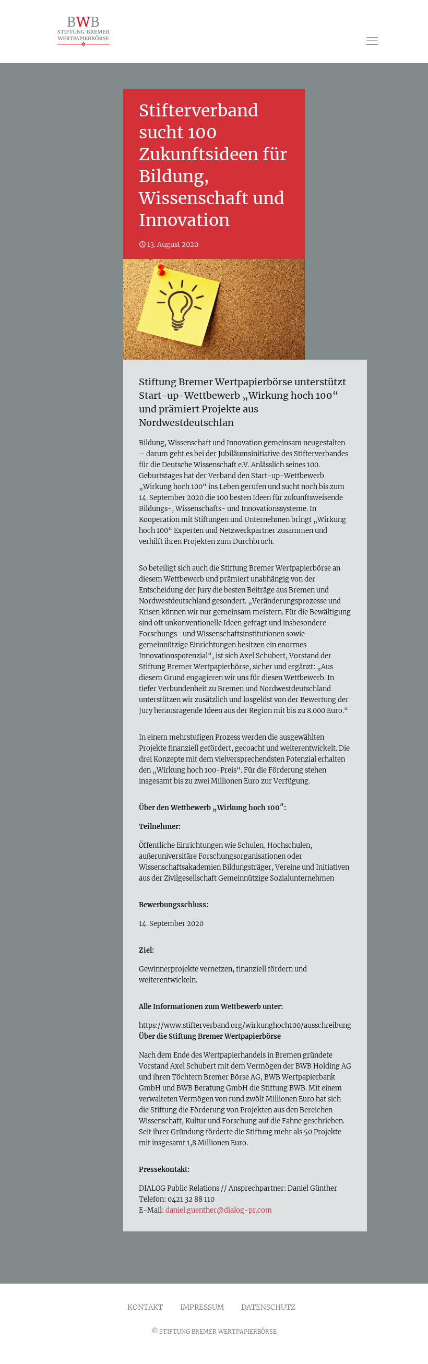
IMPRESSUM (202, 1307)
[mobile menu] (372, 41)
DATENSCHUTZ (268, 1307)
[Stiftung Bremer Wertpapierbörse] (91, 31)
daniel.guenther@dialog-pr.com (218, 1210)
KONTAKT (145, 1307)
